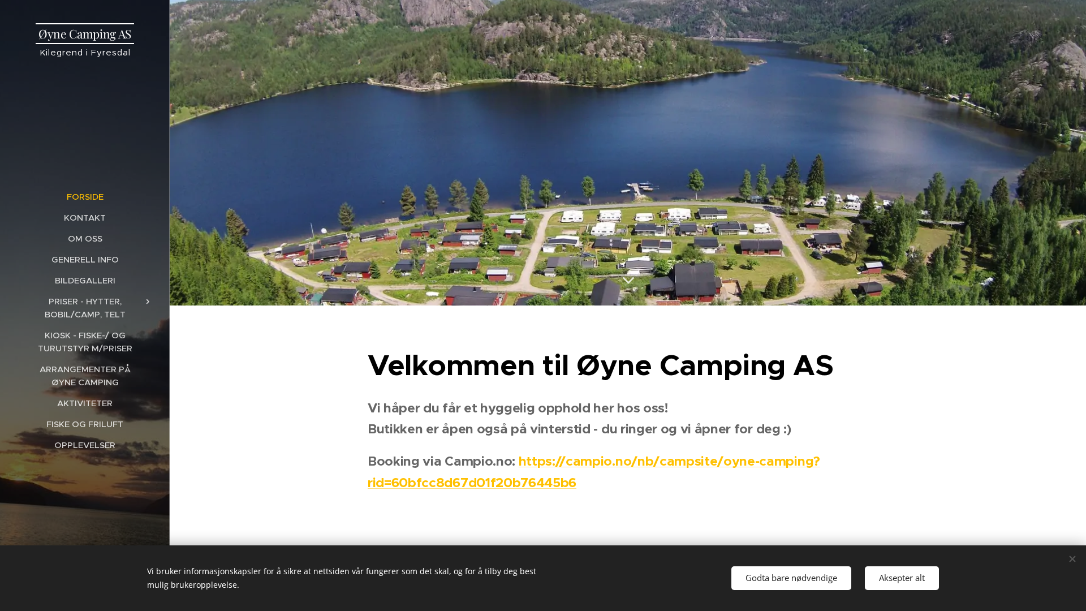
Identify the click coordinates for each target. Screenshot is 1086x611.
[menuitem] (84, 196)
